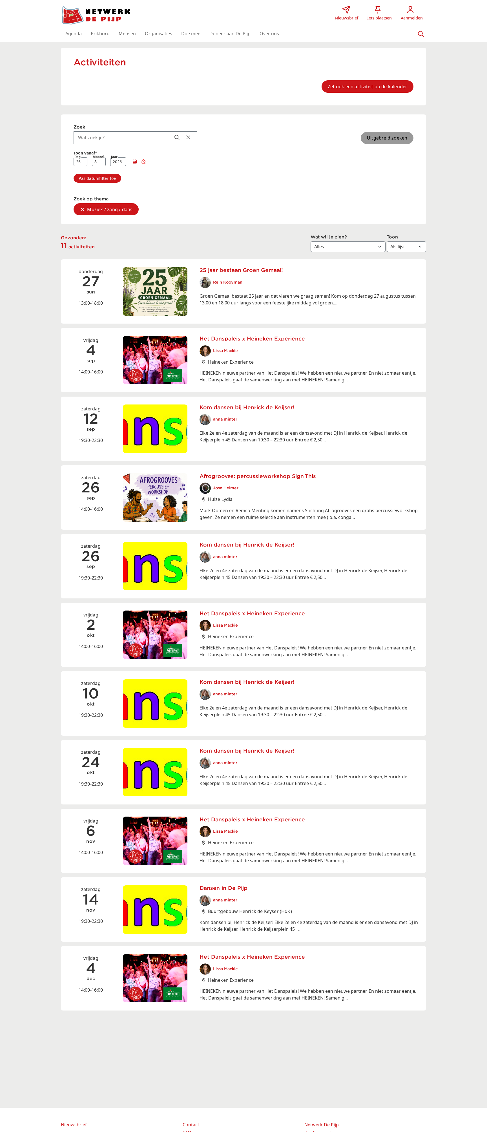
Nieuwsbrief (74, 1125)
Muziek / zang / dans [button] (109, 209)
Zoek (79, 127)
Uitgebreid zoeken (387, 138)
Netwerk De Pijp (321, 1125)
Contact (191, 1125)
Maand (98, 157)
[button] (73, 33)
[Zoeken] (420, 33)
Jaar (114, 157)
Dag (77, 157)
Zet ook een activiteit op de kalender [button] (367, 86)
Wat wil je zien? (329, 237)
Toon (392, 237)
